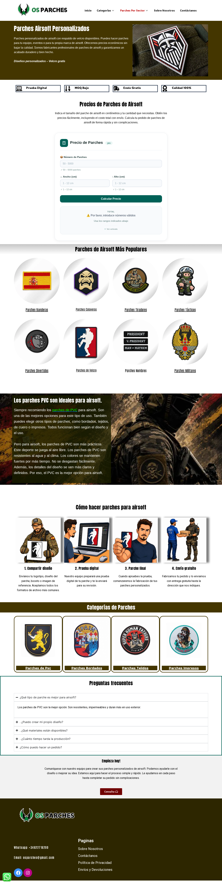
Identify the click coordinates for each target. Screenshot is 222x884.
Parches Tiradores (136, 309)
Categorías (104, 10)
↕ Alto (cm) (118, 176)
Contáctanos (188, 10)
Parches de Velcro (86, 370)
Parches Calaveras (86, 309)
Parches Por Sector (132, 10)
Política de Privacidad (95, 863)
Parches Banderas (37, 309)
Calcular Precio (111, 198)
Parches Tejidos (135, 668)
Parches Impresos (184, 668)
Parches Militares (185, 370)
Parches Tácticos (185, 309)
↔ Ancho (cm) (68, 176)
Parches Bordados (86, 668)
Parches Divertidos (36, 370)
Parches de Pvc (38, 668)
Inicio (88, 10)
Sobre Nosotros (164, 10)
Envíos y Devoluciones (95, 870)
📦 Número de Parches (73, 157)
